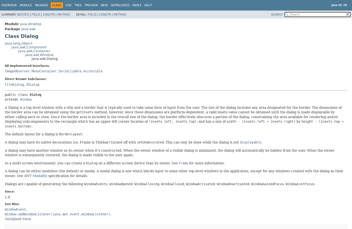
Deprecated (120, 5)
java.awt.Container (34, 51)
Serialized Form (18, 219)
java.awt (28, 29)
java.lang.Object (18, 43)
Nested (23, 14)
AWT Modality (35, 176)
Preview (91, 5)
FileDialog (14, 84)
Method (63, 14)
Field (36, 14)
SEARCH (277, 14)
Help (148, 5)
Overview (9, 5)
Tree (78, 5)
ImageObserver (17, 71)
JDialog (32, 84)
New (104, 5)
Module (26, 5)
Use (69, 5)
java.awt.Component (28, 47)
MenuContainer (44, 71)
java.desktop (30, 24)
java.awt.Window (39, 55)
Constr (49, 14)
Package (41, 5)
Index (137, 5)
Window (26, 99)
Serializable (69, 71)
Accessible (92, 71)
